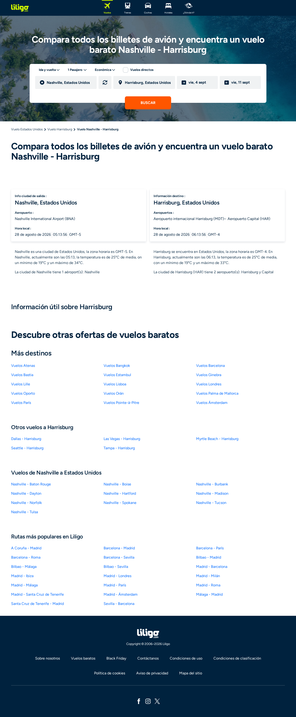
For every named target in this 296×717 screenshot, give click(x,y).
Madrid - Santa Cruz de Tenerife (37, 594)
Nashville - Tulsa (24, 512)
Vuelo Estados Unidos (27, 129)
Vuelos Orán (114, 393)
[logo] (20, 8)
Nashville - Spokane (120, 502)
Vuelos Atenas (23, 365)
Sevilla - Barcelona (119, 603)
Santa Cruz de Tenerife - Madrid (37, 603)
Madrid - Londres (117, 576)
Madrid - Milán (208, 576)
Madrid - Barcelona (211, 566)
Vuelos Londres (208, 384)
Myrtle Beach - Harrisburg (217, 439)
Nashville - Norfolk (26, 502)
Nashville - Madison (212, 493)
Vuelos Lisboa (115, 384)
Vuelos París (21, 402)
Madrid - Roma (208, 585)
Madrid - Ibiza (22, 576)
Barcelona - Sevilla (119, 557)
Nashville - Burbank (212, 484)
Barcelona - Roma (25, 557)
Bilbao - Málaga (24, 566)
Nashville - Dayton (26, 493)
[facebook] (138, 701)
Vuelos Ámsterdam (212, 402)
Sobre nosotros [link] (47, 658)
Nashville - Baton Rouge (31, 484)
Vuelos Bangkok (117, 365)
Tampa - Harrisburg (119, 448)
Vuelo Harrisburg (59, 129)
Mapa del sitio (190, 673)
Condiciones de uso (186, 658)
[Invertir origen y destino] (105, 82)
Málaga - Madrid (209, 594)
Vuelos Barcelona (210, 365)
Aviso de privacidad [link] (152, 673)
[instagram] (148, 701)
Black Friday (116, 658)
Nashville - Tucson (211, 502)
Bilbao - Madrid (208, 557)
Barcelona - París (210, 548)
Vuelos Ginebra (208, 375)
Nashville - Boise (117, 484)
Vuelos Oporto (23, 393)
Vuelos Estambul (117, 375)
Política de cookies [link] (109, 673)
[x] (157, 701)
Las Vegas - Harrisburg (122, 439)
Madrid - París (115, 585)
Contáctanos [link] (148, 658)
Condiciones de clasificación (237, 658)
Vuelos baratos (83, 658)
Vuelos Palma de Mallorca (217, 393)
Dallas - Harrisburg (26, 439)
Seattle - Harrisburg (27, 448)
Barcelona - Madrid (119, 548)
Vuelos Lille (20, 384)
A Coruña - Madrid (26, 548)
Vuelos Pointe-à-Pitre (121, 402)
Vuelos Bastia (22, 375)
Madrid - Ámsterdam (121, 594)
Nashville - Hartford (120, 493)
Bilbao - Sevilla (116, 566)
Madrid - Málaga (24, 585)
